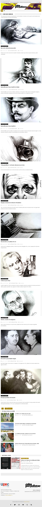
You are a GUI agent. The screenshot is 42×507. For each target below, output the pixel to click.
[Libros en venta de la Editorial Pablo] (10, 463)
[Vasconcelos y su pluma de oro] (21, 225)
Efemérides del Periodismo (14, 2)
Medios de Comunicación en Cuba (25, 2)
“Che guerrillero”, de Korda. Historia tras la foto (13, 165)
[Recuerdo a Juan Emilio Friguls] (21, 342)
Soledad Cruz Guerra (27, 435)
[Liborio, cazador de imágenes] (21, 303)
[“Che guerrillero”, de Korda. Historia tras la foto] (21, 148)
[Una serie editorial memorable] (21, 30)
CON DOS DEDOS (4, 46)
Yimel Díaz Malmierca (28, 415)
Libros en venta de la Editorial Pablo (30, 460)
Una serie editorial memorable (8, 48)
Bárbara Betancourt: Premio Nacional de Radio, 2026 (27, 443)
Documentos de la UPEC (5, 2)
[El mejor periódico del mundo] (21, 381)
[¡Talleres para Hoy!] (21, 264)
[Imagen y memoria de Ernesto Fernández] (21, 186)
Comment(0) (21, 50)
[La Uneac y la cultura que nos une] (7, 417)
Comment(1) (20, 400)
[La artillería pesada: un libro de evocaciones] (7, 437)
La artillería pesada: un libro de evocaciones (25, 433)
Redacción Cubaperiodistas (29, 445)
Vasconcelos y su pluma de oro (8, 241)
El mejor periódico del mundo (8, 397)
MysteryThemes (26, 501)
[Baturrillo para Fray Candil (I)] (21, 109)
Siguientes (10, 408)
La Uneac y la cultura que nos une (23, 413)
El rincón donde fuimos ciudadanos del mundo (25, 423)
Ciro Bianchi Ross (13, 50)
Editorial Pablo (6, 455)
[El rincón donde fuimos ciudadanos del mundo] (7, 427)
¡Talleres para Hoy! (5, 280)
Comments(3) (20, 361)
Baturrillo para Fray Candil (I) (8, 126)
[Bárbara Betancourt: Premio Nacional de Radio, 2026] (7, 447)
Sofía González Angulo (28, 425)
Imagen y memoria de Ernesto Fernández (11, 202)
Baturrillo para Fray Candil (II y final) (10, 87)
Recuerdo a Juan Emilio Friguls (8, 358)
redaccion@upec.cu (9, 495)
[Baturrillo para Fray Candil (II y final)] (21, 70)
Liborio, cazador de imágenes (8, 319)
